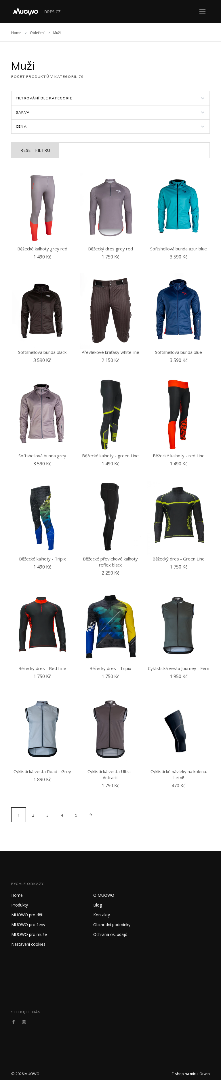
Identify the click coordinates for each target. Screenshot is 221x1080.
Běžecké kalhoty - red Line (179, 455)
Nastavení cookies (28, 944)
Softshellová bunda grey (42, 455)
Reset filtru (35, 150)
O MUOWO (103, 895)
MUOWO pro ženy (28, 924)
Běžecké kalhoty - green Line (110, 455)
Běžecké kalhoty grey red (42, 249)
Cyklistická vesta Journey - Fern (178, 668)
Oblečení (37, 32)
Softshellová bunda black (42, 352)
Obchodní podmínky (111, 924)
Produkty (19, 905)
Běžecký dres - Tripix (110, 668)
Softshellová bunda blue (178, 352)
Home (16, 32)
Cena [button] (21, 126)
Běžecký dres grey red (110, 249)
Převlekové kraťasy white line (110, 352)
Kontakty (101, 914)
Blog (97, 905)
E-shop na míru (185, 1073)
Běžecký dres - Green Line (179, 559)
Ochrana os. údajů (110, 934)
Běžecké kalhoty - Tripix (42, 559)
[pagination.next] (90, 814)
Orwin (204, 1073)
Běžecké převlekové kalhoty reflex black (110, 562)
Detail (44, 263)
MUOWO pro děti (27, 914)
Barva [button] (23, 112)
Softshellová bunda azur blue (178, 249)
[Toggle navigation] (202, 12)
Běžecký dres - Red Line (42, 668)
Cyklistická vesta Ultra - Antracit (110, 774)
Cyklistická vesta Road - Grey (42, 771)
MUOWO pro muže (29, 934)
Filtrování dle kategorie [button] (44, 98)
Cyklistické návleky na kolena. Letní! (178, 774)
